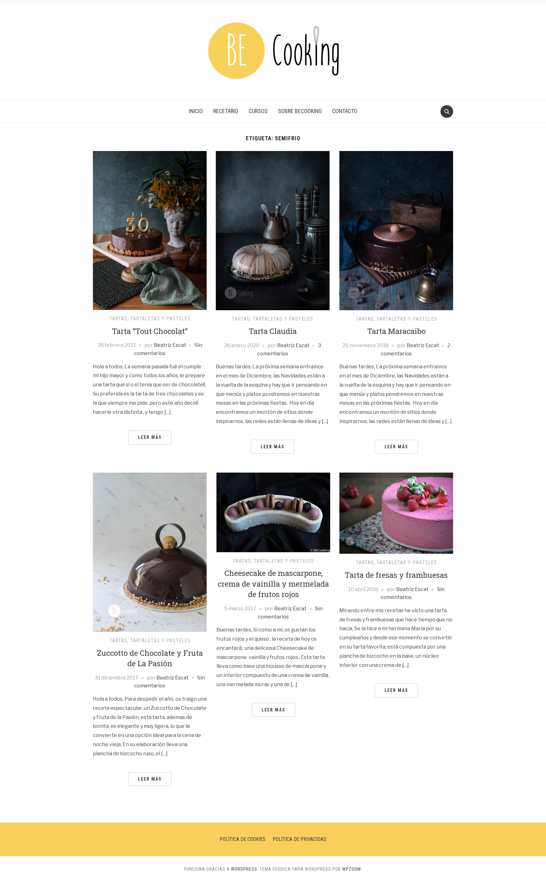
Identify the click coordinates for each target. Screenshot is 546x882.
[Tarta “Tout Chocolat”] (150, 230)
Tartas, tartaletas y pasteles (150, 319)
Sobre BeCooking (300, 111)
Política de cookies (242, 839)
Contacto (344, 111)
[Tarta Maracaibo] (396, 230)
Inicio (196, 111)
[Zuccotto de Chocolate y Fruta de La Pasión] (150, 552)
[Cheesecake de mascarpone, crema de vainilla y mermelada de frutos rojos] (273, 512)
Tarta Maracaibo (396, 331)
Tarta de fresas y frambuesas (396, 575)
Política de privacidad (299, 839)
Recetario (225, 111)
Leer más (150, 437)
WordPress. (244, 869)
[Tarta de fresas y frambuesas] (396, 513)
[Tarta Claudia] (273, 230)
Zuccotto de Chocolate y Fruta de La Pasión (150, 658)
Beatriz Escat (170, 345)
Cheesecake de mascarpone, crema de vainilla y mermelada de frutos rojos (273, 583)
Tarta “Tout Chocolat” (150, 331)
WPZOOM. (352, 869)
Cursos (258, 111)
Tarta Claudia (273, 331)
